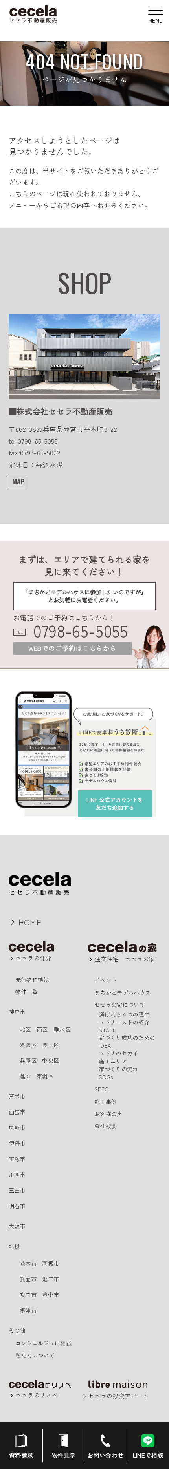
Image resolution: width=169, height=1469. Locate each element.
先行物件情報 (32, 979)
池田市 (50, 1279)
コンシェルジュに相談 (43, 1343)
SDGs (106, 1077)
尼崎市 (17, 1127)
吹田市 (28, 1294)
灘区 (25, 1076)
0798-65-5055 (80, 630)
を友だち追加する (114, 803)
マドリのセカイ (118, 1053)
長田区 (50, 1044)
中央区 (50, 1060)
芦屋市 (17, 1096)
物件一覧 (26, 991)
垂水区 (61, 1029)
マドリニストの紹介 (124, 1022)
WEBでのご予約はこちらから (72, 648)
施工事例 (105, 1101)
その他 (17, 1330)
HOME (29, 922)
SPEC (101, 1089)
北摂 (14, 1246)
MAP (18, 481)
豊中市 (50, 1294)
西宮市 (17, 1111)
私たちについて (35, 1355)
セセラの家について (119, 1004)
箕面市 (28, 1279)
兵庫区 (28, 1060)
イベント (105, 980)
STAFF (107, 1030)
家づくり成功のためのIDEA (127, 1041)
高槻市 (50, 1263)
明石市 (17, 1206)
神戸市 (17, 1011)
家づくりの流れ (118, 1069)
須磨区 (28, 1044)
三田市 (17, 1190)
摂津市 (28, 1310)
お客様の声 (108, 1113)
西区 (42, 1029)
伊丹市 (17, 1143)
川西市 (17, 1174)
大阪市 (17, 1226)
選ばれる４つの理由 (124, 1014)
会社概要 (105, 1126)
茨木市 (28, 1263)
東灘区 (45, 1076)
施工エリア (113, 1061)
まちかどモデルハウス (122, 992)
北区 (25, 1029)
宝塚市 (17, 1159)
